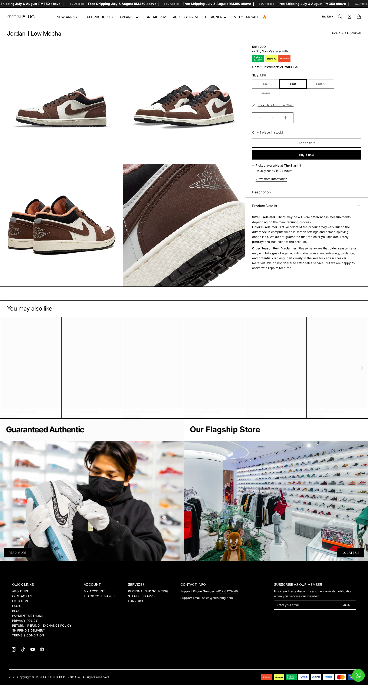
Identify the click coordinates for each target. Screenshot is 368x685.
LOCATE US (350, 552)
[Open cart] (359, 16)
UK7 (266, 84)
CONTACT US (22, 596)
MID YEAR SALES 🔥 (250, 17)
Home (336, 33)
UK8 (293, 84)
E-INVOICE (136, 601)
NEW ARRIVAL (68, 17)
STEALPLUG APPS (141, 596)
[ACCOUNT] (349, 16)
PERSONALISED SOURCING (148, 591)
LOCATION (20, 601)
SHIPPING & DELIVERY (28, 630)
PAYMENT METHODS (27, 615)
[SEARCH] (340, 16)
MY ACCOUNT (94, 591)
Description (261, 192)
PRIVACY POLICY (25, 620)
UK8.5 (320, 84)
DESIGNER (213, 17)
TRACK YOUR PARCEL (100, 596)
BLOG (16, 611)
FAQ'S (16, 606)
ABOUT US (20, 591)
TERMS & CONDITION (28, 635)
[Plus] (285, 118)
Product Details (264, 206)
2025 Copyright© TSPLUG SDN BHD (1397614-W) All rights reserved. (59, 677)
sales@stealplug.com (217, 598)
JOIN (347, 605)
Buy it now (306, 155)
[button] (14, 649)
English (326, 16)
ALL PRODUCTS (99, 17)
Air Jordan (353, 33)
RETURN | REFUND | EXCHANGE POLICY (42, 625)
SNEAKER (154, 17)
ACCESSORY (183, 17)
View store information (271, 179)
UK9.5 (266, 93)
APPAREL (127, 17)
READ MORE (17, 552)
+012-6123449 (227, 591)
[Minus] (260, 118)
